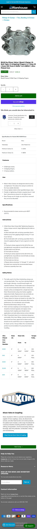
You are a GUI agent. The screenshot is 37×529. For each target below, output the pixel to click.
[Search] (33, 12)
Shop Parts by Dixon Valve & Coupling (15, 435)
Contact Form (14, 494)
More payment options (18, 106)
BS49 (4, 362)
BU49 (4, 368)
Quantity (3, 85)
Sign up (26, 482)
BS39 (4, 349)
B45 (3, 355)
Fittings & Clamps (8, 18)
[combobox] (16, 12)
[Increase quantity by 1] (15, 89)
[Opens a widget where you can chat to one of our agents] (29, 526)
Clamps (6, 20)
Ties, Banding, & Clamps (25, 18)
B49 (3, 375)
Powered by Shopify (18, 525)
